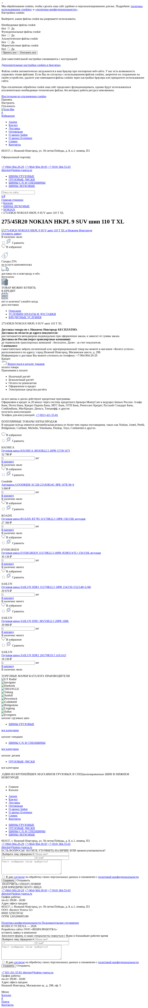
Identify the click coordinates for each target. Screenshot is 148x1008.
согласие (19, 876)
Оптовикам (16, 131)
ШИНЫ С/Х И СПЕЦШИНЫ (27, 182)
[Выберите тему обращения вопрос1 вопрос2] (18, 853)
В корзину (7, 461)
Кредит (13, 125)
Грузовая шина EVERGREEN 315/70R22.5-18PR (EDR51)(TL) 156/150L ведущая (51, 552)
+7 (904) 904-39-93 (36, 166)
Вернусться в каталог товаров (26, 363)
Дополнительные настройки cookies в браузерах (31, 65)
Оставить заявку (11, 233)
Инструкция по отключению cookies (23, 96)
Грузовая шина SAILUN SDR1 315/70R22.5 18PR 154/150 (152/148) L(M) (46, 587)
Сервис (13, 141)
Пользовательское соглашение (60, 922)
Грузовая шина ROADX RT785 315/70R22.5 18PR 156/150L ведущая (43, 518)
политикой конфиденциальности (118, 876)
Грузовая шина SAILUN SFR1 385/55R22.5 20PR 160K (35, 621)
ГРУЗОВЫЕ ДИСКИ (22, 179)
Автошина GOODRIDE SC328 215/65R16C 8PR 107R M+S (37, 484)
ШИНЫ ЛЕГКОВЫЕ (22, 185)
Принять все (9, 52)
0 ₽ (3, 196)
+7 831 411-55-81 (12, 972)
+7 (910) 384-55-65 (59, 166)
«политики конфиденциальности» (56, 9)
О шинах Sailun (18, 134)
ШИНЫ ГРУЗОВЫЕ (21, 176)
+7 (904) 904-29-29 (12, 166)
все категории (10, 730)
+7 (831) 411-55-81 (47, 415)
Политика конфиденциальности (21, 922)
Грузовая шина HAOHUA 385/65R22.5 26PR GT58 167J (35, 450)
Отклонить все (28, 52)
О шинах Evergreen (20, 138)
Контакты (15, 144)
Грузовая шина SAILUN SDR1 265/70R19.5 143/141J (33, 655)
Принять (6, 99)
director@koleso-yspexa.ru (16, 170)
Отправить (23, 880)
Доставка (14, 128)
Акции (13, 121)
